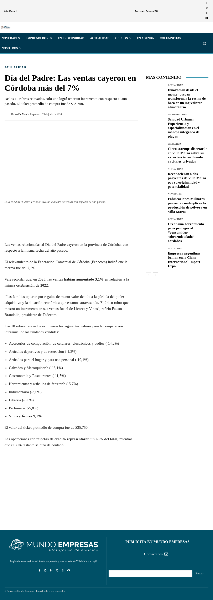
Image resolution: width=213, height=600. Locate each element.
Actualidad (15, 67)
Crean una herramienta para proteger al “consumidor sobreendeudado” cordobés (186, 232)
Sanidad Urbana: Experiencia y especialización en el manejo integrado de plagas (183, 127)
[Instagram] (206, 8)
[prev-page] (148, 275)
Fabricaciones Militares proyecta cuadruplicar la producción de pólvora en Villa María (187, 205)
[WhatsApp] (28, 466)
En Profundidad (178, 114)
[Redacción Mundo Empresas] (8, 114)
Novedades (175, 194)
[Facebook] (206, 3)
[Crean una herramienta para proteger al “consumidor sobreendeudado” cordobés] (155, 227)
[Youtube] (206, 18)
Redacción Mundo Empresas (25, 114)
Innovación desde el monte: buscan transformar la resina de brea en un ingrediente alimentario (187, 98)
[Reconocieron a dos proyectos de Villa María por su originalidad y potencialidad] (155, 177)
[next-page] (155, 275)
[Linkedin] (51, 571)
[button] (204, 43)
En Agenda (174, 144)
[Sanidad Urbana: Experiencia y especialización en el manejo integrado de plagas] (155, 122)
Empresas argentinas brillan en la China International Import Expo (184, 259)
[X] (206, 13)
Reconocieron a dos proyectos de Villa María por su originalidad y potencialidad (187, 180)
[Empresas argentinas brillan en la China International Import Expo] (155, 256)
